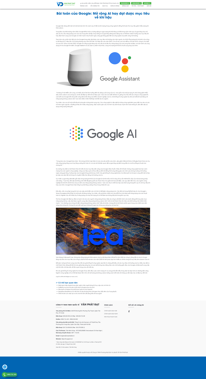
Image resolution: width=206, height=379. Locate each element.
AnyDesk (146, 3)
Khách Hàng (115, 6)
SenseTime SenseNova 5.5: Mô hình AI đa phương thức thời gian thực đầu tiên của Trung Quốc (87, 291)
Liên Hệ (149, 6)
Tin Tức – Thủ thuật (138, 6)
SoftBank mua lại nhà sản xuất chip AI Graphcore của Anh (76, 287)
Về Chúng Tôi (94, 6)
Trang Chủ (83, 6)
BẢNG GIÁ (125, 6)
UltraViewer (135, 3)
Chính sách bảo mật (110, 311)
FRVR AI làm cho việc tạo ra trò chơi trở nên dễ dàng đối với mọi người (80, 293)
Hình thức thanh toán (110, 317)
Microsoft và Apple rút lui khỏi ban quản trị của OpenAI (75, 289)
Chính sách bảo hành (111, 313)
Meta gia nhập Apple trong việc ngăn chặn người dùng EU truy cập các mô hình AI (84, 285)
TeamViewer (124, 3)
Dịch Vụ (105, 6)
